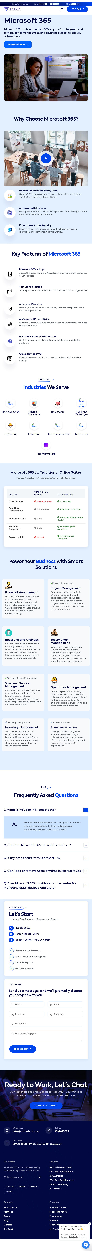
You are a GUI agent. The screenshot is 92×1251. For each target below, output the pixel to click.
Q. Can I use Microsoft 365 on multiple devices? (37, 845)
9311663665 (54, 4)
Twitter (22, 1187)
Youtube (9, 1192)
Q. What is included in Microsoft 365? (30, 809)
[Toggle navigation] (62, 9)
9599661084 (43, 4)
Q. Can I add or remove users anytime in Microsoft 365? (43, 871)
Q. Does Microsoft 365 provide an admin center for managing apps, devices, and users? (40, 885)
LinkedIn (33, 1187)
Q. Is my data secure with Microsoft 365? (33, 858)
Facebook (10, 1187)
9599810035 (75, 4)
